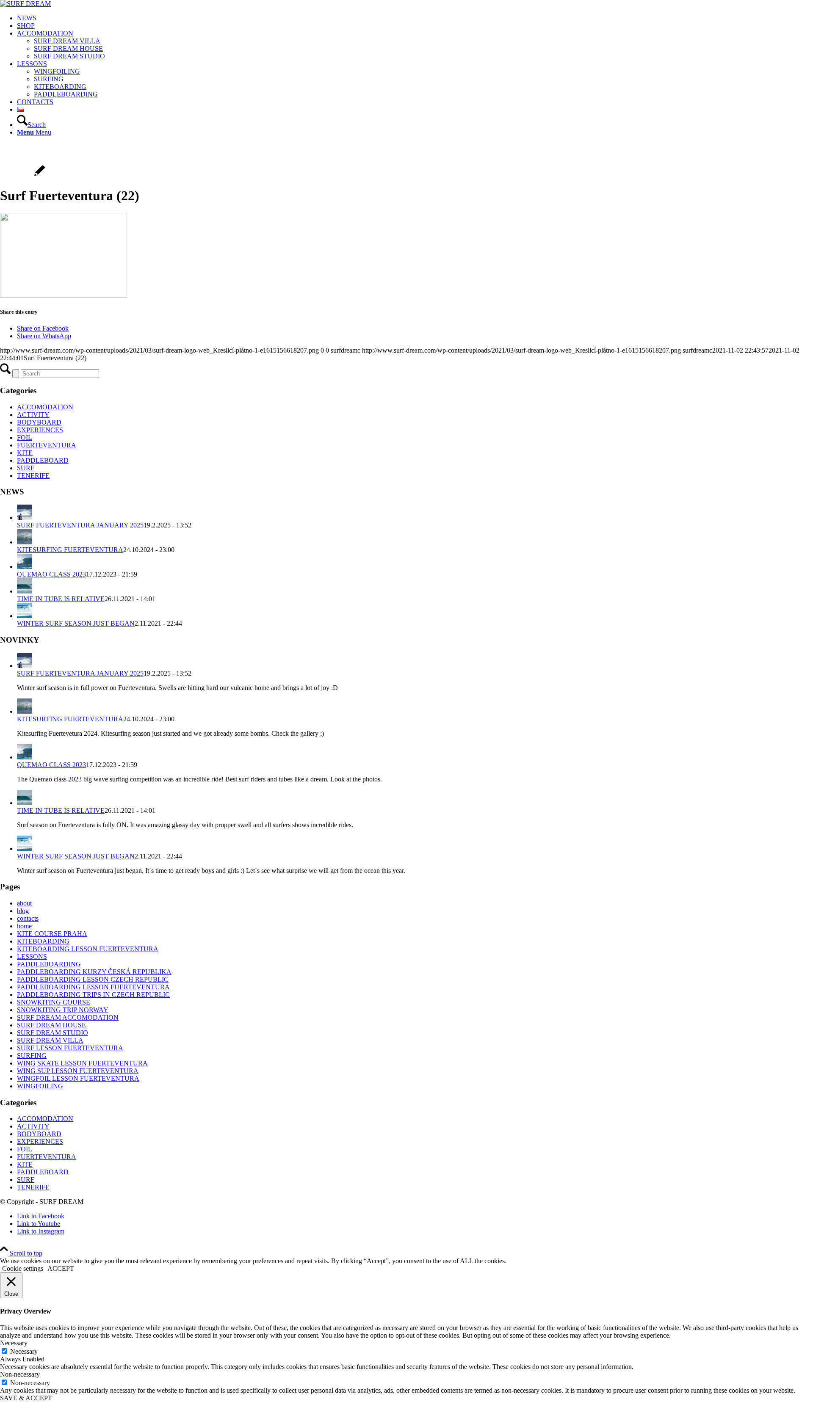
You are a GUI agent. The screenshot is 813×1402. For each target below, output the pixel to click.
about (24, 903)
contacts (28, 918)
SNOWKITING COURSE (53, 1002)
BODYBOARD (39, 422)
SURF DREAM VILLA (50, 1040)
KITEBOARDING (43, 941)
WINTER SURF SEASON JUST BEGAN (76, 623)
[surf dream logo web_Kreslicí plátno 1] (25, 3)
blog (23, 910)
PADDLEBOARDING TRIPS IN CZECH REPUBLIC (93, 994)
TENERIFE (33, 475)
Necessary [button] (14, 1343)
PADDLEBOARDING (49, 964)
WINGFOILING (40, 1086)
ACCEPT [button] (60, 1268)
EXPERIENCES (40, 429)
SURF (25, 468)
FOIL (24, 437)
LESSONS (32, 956)
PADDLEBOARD (43, 460)
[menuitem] (415, 18)
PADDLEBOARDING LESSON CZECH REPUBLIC (93, 979)
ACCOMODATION (45, 407)
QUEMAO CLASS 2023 (51, 574)
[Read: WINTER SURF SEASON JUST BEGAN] (24, 615)
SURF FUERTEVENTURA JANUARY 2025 (80, 525)
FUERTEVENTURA (46, 445)
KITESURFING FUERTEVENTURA (70, 549)
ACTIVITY (33, 414)
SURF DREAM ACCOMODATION (68, 1017)
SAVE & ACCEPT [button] (26, 1398)
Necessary (24, 1351)
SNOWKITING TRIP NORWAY (62, 1009)
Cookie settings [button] (22, 1268)
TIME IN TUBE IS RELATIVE (61, 598)
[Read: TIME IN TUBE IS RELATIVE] (24, 591)
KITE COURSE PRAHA (52, 933)
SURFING (32, 1055)
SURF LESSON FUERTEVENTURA (70, 1048)
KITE (25, 452)
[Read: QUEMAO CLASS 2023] (24, 566)
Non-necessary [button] (20, 1374)
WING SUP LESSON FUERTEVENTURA (77, 1070)
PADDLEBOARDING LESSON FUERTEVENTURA (93, 987)
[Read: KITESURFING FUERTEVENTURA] (24, 542)
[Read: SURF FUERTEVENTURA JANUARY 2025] (24, 517)
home (24, 926)
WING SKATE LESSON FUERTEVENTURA (82, 1063)
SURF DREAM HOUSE (51, 1025)
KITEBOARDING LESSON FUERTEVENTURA (87, 948)
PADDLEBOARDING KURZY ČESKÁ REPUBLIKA (94, 971)
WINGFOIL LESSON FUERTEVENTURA (78, 1078)
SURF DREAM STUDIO (52, 1032)
